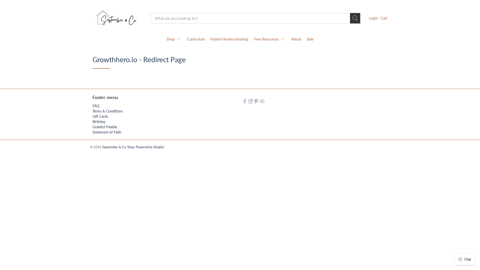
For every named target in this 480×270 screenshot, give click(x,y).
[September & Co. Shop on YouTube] (262, 102)
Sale (310, 39)
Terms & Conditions (107, 111)
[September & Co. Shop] (118, 18)
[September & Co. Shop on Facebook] (244, 102)
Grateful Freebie (104, 127)
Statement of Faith (106, 132)
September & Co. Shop (118, 147)
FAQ (95, 106)
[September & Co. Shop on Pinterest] (256, 102)
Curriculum (196, 39)
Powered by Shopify (150, 147)
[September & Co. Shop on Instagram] (250, 102)
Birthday (99, 122)
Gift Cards (100, 116)
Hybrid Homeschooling (229, 39)
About (296, 39)
